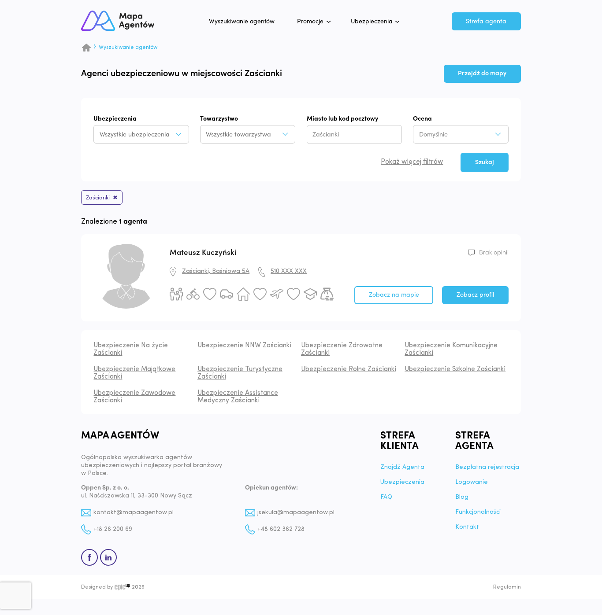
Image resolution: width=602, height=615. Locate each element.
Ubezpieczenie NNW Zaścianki (244, 345)
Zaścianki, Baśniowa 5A (215, 271)
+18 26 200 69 (112, 529)
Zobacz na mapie (394, 294)
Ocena (422, 119)
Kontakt (467, 527)
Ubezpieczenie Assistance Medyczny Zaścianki (237, 397)
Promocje (310, 21)
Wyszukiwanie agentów (242, 21)
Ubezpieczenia (371, 21)
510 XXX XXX (289, 271)
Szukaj (484, 162)
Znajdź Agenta (402, 467)
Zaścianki (98, 198)
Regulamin (507, 587)
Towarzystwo (219, 119)
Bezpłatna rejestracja (487, 467)
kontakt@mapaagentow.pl (133, 512)
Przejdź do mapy (482, 73)
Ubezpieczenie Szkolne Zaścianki (455, 369)
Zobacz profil (475, 294)
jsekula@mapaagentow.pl (295, 512)
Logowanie (471, 482)
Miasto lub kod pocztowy (342, 119)
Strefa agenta (486, 21)
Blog (461, 497)
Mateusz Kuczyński (203, 252)
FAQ (386, 497)
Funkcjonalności (478, 512)
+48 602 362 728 (281, 529)
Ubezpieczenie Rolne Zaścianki (348, 369)
